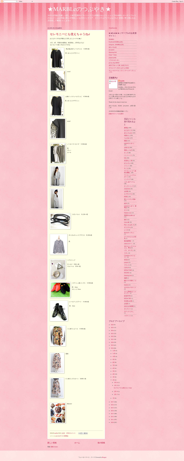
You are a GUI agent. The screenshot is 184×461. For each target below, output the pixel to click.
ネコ (125, 210)
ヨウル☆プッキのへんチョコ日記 (119, 68)
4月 (114, 374)
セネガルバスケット (130, 287)
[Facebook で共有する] (85, 433)
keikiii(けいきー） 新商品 (130, 206)
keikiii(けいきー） (129, 143)
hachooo (126, 285)
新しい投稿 (52, 442)
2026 (112, 325)
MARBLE (111, 39)
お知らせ (126, 147)
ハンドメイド (128, 155)
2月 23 (116, 385)
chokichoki (127, 189)
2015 (112, 408)
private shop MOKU (114, 63)
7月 (114, 365)
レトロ (126, 230)
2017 (112, 402)
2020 (112, 342)
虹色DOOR (127, 296)
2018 (112, 348)
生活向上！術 (128, 160)
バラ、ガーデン (128, 250)
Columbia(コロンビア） (129, 256)
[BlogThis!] (81, 433)
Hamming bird (113, 52)
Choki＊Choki (113, 55)
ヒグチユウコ (128, 194)
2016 (112, 405)
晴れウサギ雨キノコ (130, 280)
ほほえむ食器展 (128, 306)
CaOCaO (126, 267)
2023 (112, 333)
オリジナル (127, 227)
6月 (114, 368)
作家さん (126, 135)
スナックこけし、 (129, 311)
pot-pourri (111, 50)
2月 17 (116, 394)
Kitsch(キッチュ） (129, 232)
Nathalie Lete (127, 213)
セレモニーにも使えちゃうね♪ (70, 34)
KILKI (126, 260)
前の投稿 (101, 442)
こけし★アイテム (129, 182)
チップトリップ (128, 186)
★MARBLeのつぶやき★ (79, 9)
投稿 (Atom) (54, 447)
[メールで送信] (79, 433)
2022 (112, 336)
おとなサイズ (60, 436)
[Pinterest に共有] (87, 433)
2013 (112, 413)
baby (125, 158)
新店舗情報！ (128, 241)
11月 (114, 353)
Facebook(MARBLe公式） (116, 42)
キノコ (126, 168)
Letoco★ (126, 222)
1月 (114, 398)
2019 (112, 345)
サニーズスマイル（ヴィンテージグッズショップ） (122, 71)
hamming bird (128, 275)
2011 (112, 419)
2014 (112, 411)
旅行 (125, 219)
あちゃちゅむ (113, 47)
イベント (126, 166)
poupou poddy (112, 57)
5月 (114, 371)
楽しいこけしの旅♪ (130, 199)
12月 (114, 350)
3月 (114, 377)
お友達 (126, 191)
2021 (112, 339)
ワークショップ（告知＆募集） (130, 171)
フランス (126, 265)
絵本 (125, 203)
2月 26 (116, 382)
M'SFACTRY (127, 298)
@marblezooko (113, 28)
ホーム (77, 442)
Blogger (104, 457)
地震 (125, 278)
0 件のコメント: (71, 433)
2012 (112, 416)
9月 (114, 359)
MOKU (126, 196)
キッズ (126, 153)
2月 (114, 380)
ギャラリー (127, 309)
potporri (126, 262)
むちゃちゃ (127, 163)
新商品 (66, 436)
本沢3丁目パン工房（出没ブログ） (119, 65)
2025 (112, 327)
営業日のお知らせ (129, 215)
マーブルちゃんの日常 (130, 237)
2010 (112, 422)
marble (122, 81)
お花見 (126, 303)
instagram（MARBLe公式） (117, 44)
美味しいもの (128, 150)
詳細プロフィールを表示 (116, 114)
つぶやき (126, 138)
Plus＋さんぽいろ (129, 225)
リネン (126, 253)
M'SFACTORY (128, 270)
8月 (114, 362)
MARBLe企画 (128, 301)
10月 (114, 356)
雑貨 (125, 141)
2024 (112, 330)
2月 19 (116, 391)
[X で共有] (83, 433)
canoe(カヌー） (128, 243)
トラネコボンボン (114, 60)
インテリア (127, 179)
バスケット (127, 316)
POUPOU (126, 273)
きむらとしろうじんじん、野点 (130, 247)
